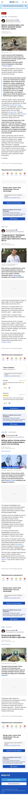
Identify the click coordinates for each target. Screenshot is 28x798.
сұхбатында (17, 275)
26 (3, 359)
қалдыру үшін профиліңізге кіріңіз (12, 197)
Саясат (3, 627)
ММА (7, 226)
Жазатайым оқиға (12, 16)
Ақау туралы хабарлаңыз (14, 779)
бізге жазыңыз (18, 163)
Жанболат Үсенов (10, 480)
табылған (23, 114)
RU (23, 2)
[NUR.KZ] (14, 2)
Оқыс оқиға (4, 16)
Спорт (2, 226)
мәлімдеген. (19, 544)
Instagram (15, 218)
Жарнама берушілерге (14, 783)
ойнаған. (4, 559)
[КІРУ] (25, 2)
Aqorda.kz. (4, 675)
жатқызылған (12, 112)
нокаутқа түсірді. (6, 342)
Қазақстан (8, 627)
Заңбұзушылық (12, 432)
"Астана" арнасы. (6, 66)
